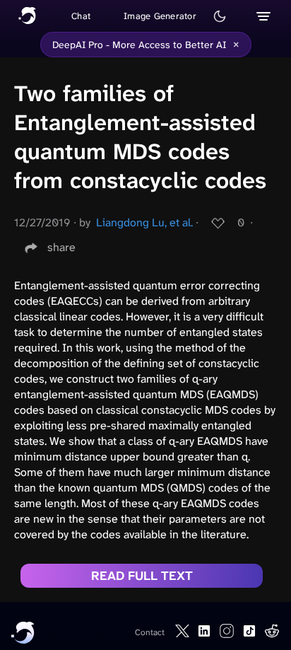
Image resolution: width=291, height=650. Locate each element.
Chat (80, 16)
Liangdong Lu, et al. (144, 222)
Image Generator (160, 16)
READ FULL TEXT (142, 575)
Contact (150, 632)
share (61, 247)
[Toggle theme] (219, 16)
